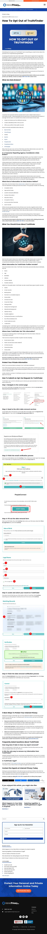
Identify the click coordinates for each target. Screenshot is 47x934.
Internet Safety (8, 868)
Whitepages (7, 146)
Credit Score (7, 865)
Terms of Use (24, 926)
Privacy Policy (16, 926)
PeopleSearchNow (8, 144)
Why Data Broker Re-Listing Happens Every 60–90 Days (15, 856)
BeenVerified (7, 130)
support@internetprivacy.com (12, 911)
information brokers (16, 763)
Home (3, 9)
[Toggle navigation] (44, 4)
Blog (7, 9)
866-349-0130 (26, 76)
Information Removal (13, 9)
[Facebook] (20, 917)
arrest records (5, 211)
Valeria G (16, 16)
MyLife (5, 139)
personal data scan (33, 738)
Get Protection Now (35, 0)
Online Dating (7, 871)
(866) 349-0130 (12, 0)
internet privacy (28, 717)
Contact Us (34, 911)
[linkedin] (26, 917)
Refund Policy (32, 926)
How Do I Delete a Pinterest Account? (11, 853)
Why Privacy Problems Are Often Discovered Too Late (15, 858)
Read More (5, 809)
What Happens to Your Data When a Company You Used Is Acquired (18, 849)
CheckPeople (7, 132)
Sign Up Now (23, 838)
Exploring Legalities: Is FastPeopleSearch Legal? (13, 851)
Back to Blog (6, 14)
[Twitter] (23, 917)
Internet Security (8, 870)
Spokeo (6, 137)
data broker (22, 184)
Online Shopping (8, 873)
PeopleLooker (7, 142)
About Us (33, 909)
